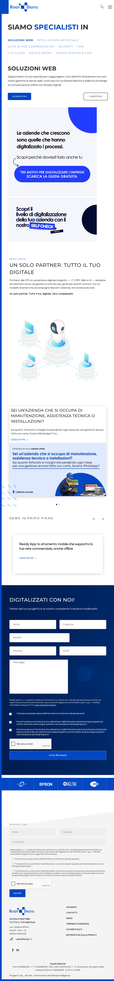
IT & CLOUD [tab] (16, 53)
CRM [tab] (80, 46)
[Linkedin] (18, 950)
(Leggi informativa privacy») (45, 705)
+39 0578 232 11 (24, 939)
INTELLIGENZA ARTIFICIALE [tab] (58, 40)
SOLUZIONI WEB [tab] (20, 40)
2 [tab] (59, 504)
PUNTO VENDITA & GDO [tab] (74, 53)
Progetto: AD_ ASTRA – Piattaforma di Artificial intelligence (39, 975)
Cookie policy (74, 929)
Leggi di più (18, 439)
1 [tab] (56, 504)
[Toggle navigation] (110, 7)
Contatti (71, 913)
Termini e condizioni (77, 924)
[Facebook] (13, 950)
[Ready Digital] (24, 7)
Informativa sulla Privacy (81, 935)
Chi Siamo (71, 907)
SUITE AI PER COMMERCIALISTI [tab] (31, 46)
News (69, 918)
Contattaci (95, 96)
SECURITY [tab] (66, 46)
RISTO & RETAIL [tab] (40, 53)
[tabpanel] (58, 82)
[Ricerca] (102, 7)
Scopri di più (19, 96)
